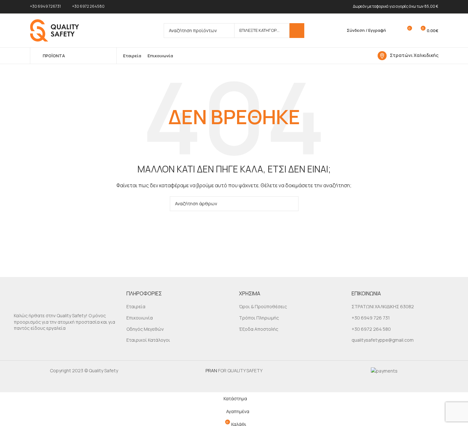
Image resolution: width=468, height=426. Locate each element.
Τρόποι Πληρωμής (259, 318)
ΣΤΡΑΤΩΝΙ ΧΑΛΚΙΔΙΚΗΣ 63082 (383, 306)
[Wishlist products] (395, 30)
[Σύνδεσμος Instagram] (30, 342)
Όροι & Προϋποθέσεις (263, 306)
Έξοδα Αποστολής (258, 329)
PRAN (211, 370)
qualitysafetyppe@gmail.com (383, 340)
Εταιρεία (135, 306)
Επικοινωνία (139, 318)
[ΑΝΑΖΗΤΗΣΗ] (296, 30)
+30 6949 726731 (45, 6)
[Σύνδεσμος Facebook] (18, 342)
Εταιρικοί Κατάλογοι (148, 340)
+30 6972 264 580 (371, 329)
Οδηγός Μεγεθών (145, 329)
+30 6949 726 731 (371, 318)
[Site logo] (54, 30)
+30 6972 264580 (88, 6)
